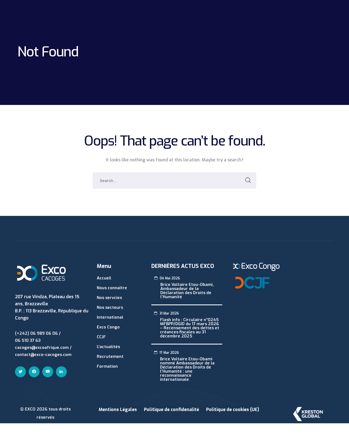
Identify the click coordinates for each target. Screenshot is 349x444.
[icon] (20, 371)
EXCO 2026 (37, 409)
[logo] (41, 272)
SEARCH (248, 180)
